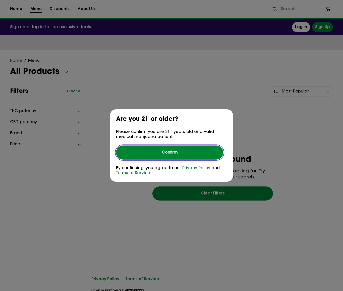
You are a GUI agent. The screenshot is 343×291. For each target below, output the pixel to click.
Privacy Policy (196, 168)
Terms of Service (133, 173)
